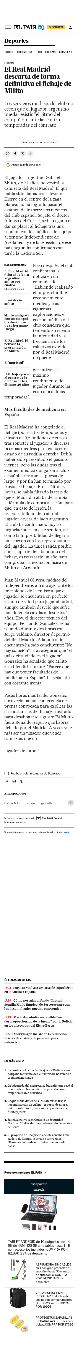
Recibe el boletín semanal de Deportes (35, 773)
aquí (66, 832)
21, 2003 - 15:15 (43, 142)
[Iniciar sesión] (70, 27)
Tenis (39, 52)
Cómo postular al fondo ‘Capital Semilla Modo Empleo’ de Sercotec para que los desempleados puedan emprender (37, 1005)
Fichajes (30, 803)
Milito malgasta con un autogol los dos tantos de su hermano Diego (16, 322)
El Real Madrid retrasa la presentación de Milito (16, 346)
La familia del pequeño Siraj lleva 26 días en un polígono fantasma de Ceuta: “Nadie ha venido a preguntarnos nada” (39, 1073)
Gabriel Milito (12, 803)
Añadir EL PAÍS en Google (26, 164)
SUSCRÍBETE (56, 27)
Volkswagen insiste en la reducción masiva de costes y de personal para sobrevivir (35, 1038)
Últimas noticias (17, 979)
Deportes (16, 41)
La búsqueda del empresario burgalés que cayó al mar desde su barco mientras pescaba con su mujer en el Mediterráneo (40, 1089)
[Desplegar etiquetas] (71, 803)
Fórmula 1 (65, 52)
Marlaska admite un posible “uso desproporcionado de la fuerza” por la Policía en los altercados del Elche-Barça (38, 1021)
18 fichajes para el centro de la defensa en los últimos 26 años (16, 379)
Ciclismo (50, 52)
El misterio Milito (13, 302)
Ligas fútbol (46, 803)
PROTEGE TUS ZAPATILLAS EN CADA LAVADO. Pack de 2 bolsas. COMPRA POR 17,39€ (54, 1321)
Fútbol (9, 52)
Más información (13, 822)
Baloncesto (24, 52)
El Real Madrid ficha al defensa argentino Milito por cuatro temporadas (16, 280)
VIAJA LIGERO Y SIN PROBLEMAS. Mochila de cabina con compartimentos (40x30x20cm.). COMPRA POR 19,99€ (54, 1299)
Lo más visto (14, 1060)
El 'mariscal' (14, 362)
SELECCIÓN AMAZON (39, 1186)
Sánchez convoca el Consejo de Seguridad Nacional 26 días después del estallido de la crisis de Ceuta (40, 1123)
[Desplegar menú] (7, 27)
